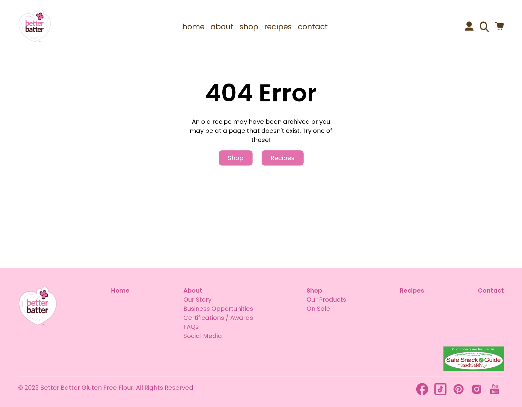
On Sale (318, 308)
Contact (491, 290)
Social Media (202, 336)
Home (120, 290)
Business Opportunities (218, 308)
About (192, 290)
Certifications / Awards (218, 317)
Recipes (283, 158)
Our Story (197, 299)
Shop (235, 158)
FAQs (191, 327)
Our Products (326, 299)
